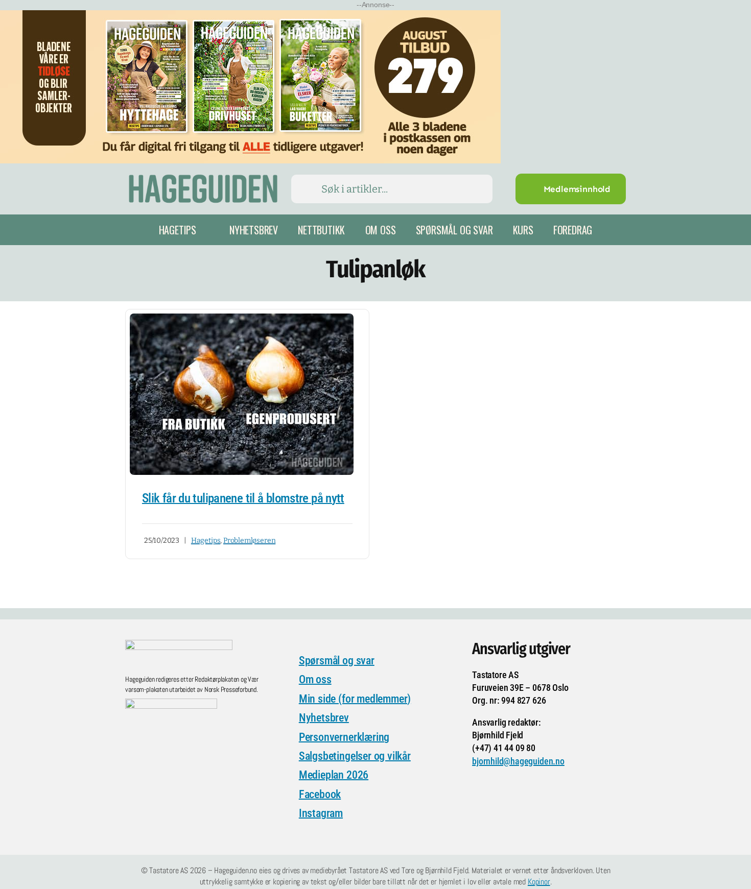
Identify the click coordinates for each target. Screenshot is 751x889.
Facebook (320, 794)
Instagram (321, 813)
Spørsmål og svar (336, 660)
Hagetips (205, 540)
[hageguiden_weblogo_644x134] (178, 645)
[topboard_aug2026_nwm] (250, 16)
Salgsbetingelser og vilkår (355, 756)
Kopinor (539, 881)
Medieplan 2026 (333, 774)
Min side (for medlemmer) (355, 698)
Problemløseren (249, 540)
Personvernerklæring (344, 737)
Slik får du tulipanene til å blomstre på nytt (243, 498)
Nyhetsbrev (324, 717)
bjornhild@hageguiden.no (518, 761)
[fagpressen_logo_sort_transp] (171, 703)
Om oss (315, 679)
